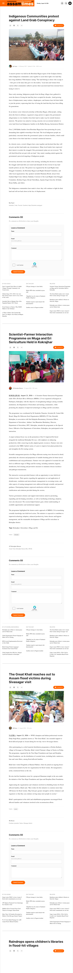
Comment (13, 248)
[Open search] (66, 3)
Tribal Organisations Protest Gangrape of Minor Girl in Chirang (12, 636)
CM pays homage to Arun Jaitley (34, 286)
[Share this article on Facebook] (14, 25)
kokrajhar (16, 534)
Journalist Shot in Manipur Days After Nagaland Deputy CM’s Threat (12, 302)
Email (16, 240)
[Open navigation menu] (3, 3)
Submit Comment (18, 271)
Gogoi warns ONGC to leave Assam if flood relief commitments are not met (59, 311)
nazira (15, 809)
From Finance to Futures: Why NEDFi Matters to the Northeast (12, 308)
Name (12, 231)
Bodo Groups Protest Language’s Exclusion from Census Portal (10, 647)
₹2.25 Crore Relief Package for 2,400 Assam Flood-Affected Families (11, 920)
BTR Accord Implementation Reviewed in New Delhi (12, 642)
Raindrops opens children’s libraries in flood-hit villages (59, 300)
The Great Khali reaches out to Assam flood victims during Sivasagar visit (59, 294)
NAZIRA (12, 735)
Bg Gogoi (15, 66)
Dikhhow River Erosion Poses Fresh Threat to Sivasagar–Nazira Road (11, 909)
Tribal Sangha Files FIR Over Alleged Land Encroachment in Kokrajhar (12, 653)
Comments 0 (60, 25)
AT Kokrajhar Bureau (18, 388)
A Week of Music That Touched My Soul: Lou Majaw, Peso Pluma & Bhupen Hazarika (12, 314)
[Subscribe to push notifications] (62, 3)
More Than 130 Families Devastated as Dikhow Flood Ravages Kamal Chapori (12, 915)
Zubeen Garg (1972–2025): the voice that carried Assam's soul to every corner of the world (12, 295)
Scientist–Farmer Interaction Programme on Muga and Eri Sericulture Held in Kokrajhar (60, 288)
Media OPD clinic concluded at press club (35, 291)
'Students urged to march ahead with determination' (35, 302)
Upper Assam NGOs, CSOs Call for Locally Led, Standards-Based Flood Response (59, 654)
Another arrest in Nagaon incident (34, 307)
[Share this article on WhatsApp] (10, 25)
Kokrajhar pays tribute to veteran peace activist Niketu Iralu (60, 306)
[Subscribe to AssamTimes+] (70, 3)
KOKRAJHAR (14, 395)
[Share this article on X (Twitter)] (17, 25)
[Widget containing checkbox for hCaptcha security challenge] (24, 265)
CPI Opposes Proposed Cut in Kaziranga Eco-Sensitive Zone (12, 903)
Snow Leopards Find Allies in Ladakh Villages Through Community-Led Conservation (12, 288)
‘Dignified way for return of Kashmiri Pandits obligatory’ (35, 297)
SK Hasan (15, 728)
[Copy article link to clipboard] (21, 25)
